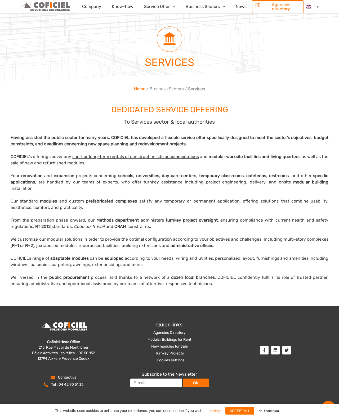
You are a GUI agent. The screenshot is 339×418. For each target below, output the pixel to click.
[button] (278, 6)
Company (91, 6)
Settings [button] (171, 361)
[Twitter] (286, 350)
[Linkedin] (275, 350)
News (241, 6)
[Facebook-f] (264, 350)
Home (139, 88)
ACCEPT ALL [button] (240, 411)
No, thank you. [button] (269, 411)
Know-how (122, 6)
